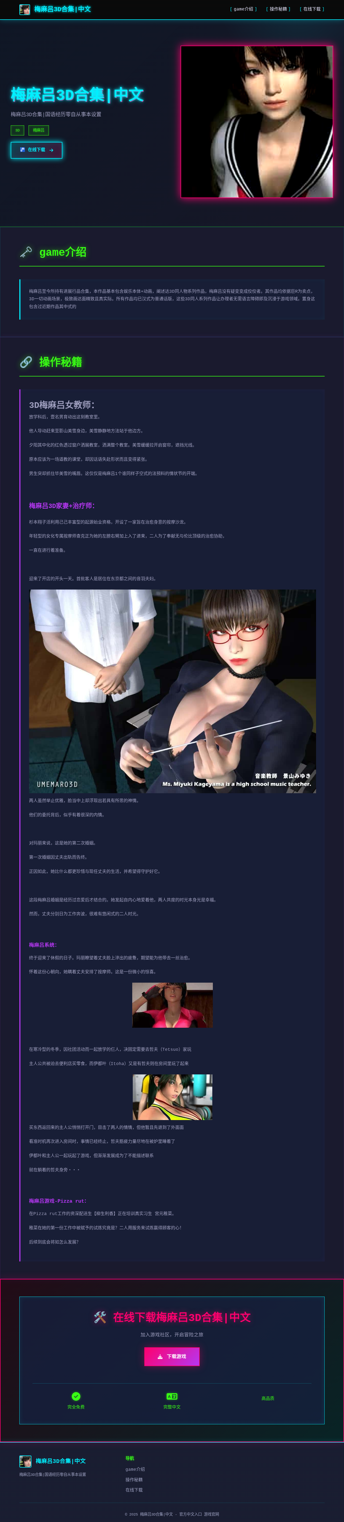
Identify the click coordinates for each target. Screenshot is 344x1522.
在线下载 (312, 9)
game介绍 (243, 9)
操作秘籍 (278, 9)
